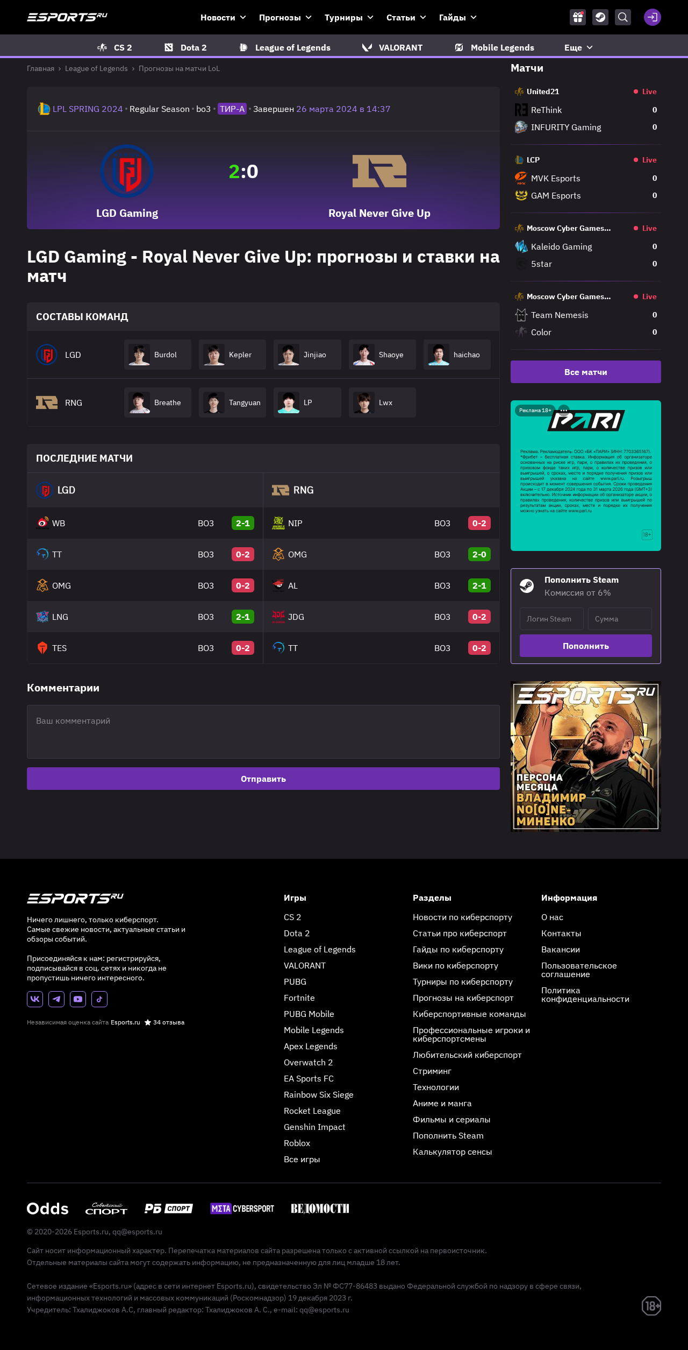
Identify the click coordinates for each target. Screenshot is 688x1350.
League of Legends (96, 68)
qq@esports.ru (137, 1231)
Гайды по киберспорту (458, 949)
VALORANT (305, 965)
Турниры (344, 17)
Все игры (302, 1159)
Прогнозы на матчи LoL (179, 68)
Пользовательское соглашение (579, 969)
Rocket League (312, 1110)
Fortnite (299, 997)
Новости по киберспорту (462, 917)
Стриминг (432, 1070)
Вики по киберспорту (455, 965)
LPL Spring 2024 (88, 108)
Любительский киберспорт (467, 1054)
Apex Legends (311, 1046)
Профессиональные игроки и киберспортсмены (471, 1034)
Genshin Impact (315, 1126)
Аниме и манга (442, 1103)
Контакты (561, 933)
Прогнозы (280, 17)
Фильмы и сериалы (452, 1119)
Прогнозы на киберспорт (463, 997)
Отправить (263, 778)
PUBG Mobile (309, 1013)
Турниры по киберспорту (463, 981)
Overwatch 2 (308, 1062)
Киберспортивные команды (469, 1013)
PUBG (295, 981)
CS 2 (293, 917)
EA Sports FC (309, 1078)
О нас (552, 917)
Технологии (436, 1087)
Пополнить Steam (448, 1135)
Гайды (452, 17)
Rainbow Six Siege (319, 1094)
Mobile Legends (314, 1030)
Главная (40, 68)
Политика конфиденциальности (585, 994)
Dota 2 (297, 933)
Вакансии (560, 949)
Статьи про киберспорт (460, 933)
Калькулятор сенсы (452, 1151)
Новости (217, 17)
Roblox (297, 1143)
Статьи (400, 17)
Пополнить (586, 645)
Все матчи (585, 371)
